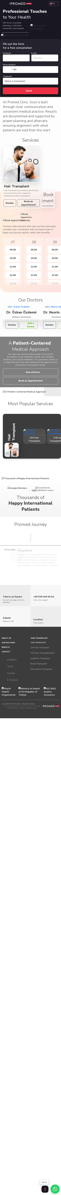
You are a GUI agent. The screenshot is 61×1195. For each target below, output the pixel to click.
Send (29, 90)
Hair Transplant (39, 638)
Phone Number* (9, 65)
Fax (2, 41)
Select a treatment (15, 81)
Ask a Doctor (31, 325)
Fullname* (7, 53)
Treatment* (7, 76)
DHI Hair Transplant (39, 647)
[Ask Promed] (45, 1189)
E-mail (34, 53)
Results (6, 647)
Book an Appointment (28, 203)
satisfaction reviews (43, 490)
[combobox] (9, 69)
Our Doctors (8, 642)
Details (10, 203)
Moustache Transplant (41, 669)
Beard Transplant (38, 663)
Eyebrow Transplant (40, 658)
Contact (6, 652)
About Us (6, 638)
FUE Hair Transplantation (42, 653)
